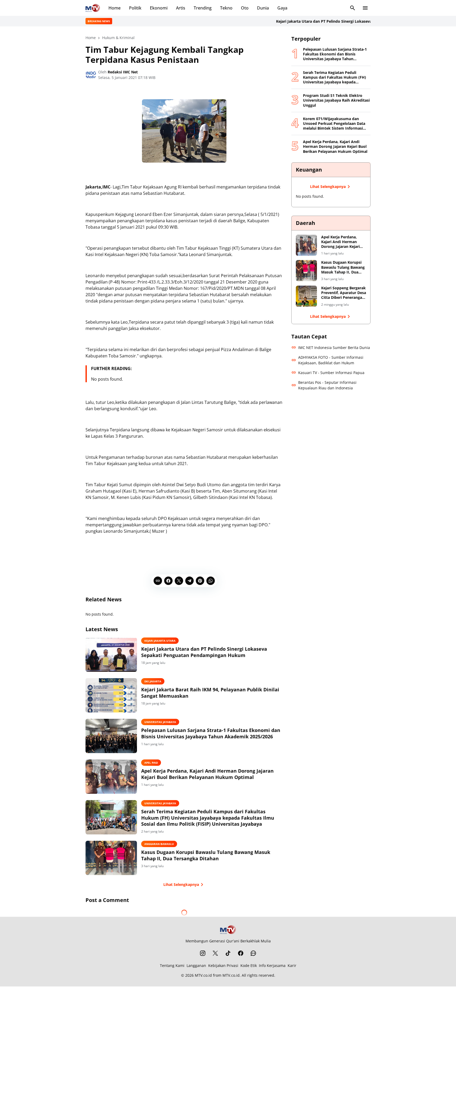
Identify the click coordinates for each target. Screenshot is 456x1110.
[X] (179, 581)
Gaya (282, 8)
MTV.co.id (203, 975)
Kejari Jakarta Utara (159, 641)
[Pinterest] (200, 581)
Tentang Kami (172, 965)
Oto (245, 8)
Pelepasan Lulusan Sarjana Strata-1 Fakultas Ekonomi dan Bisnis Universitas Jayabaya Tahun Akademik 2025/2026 (210, 733)
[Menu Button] (365, 8)
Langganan (196, 965)
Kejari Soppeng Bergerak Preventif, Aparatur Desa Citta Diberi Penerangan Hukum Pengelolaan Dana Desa (343, 293)
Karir (292, 965)
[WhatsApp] (210, 581)
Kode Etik (248, 965)
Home (114, 8)
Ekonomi (159, 8)
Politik (135, 8)
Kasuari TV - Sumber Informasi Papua (331, 372)
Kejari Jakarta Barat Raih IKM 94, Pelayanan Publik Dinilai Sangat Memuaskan (210, 693)
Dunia (263, 8)
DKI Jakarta (152, 681)
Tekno (226, 8)
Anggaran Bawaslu (159, 844)
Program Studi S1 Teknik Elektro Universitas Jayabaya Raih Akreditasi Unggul (336, 100)
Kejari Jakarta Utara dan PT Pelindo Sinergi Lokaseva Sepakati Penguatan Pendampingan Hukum (340, 21)
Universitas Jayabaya (160, 722)
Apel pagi (151, 762)
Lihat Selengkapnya (181, 884)
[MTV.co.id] (93, 8)
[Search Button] (352, 8)
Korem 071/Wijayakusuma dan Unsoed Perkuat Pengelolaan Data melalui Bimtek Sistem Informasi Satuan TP (334, 123)
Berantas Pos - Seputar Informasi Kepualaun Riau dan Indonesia (327, 385)
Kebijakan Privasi (223, 965)
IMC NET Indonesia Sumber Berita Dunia (334, 347)
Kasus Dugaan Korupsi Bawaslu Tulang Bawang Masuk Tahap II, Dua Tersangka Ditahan (205, 855)
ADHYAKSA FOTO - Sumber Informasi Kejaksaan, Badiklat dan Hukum (330, 360)
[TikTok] (228, 953)
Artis (180, 8)
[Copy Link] (158, 581)
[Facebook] (168, 581)
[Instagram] (202, 953)
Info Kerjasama (272, 965)
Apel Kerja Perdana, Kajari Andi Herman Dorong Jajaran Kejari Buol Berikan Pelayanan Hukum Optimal (207, 774)
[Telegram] (189, 581)
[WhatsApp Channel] (253, 953)
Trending (203, 8)
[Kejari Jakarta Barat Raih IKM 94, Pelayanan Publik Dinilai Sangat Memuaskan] (111, 695)
